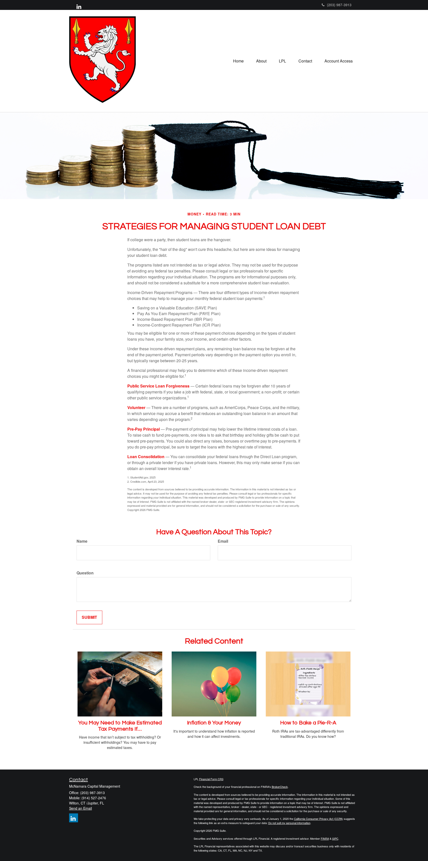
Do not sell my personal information (289, 823)
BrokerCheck (280, 787)
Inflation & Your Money (214, 723)
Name (82, 541)
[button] (261, 61)
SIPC (335, 838)
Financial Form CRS (211, 779)
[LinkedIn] (79, 6)
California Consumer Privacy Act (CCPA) (318, 819)
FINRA (325, 838)
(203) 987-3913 (339, 4)
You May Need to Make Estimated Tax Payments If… (120, 726)
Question (85, 573)
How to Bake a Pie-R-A (308, 723)
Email (223, 541)
